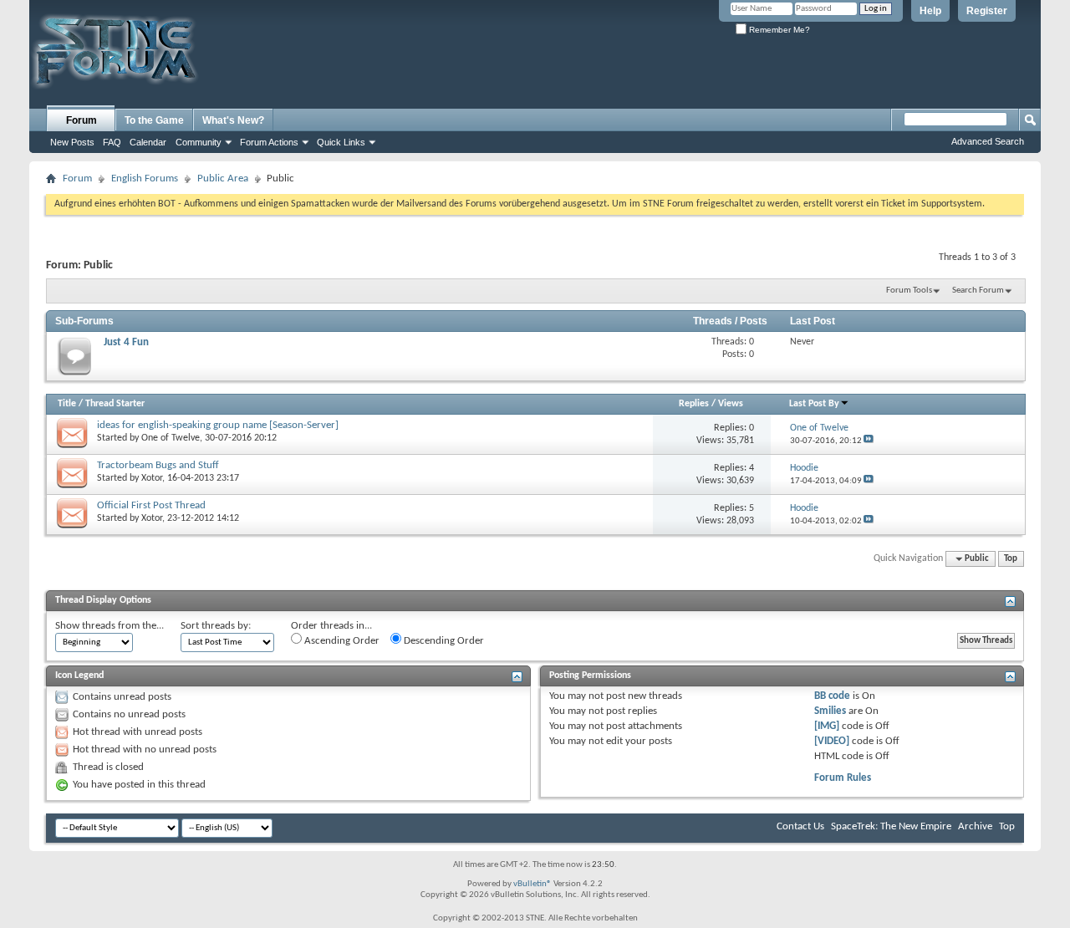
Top (1010, 558)
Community (199, 142)
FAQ (112, 142)
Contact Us (800, 826)
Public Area (222, 178)
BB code (832, 696)
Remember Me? (778, 29)
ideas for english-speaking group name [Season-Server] (218, 425)
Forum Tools (909, 290)
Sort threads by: (216, 625)
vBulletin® (532, 884)
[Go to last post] (869, 441)
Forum (81, 120)
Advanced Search (987, 141)
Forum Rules (842, 777)
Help (930, 11)
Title (67, 404)
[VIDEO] (831, 741)
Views (730, 404)
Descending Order (442, 640)
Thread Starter (115, 404)
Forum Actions (269, 142)
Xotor (151, 478)
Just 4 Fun (126, 342)
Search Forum (978, 290)
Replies (694, 404)
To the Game (154, 120)
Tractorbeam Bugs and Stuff (158, 465)
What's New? (233, 120)
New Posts (72, 142)
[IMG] (826, 726)
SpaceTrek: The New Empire (891, 826)
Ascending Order (341, 640)
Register (986, 11)
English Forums (144, 178)
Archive (975, 826)
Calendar (148, 142)
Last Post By (814, 404)
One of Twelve (170, 438)
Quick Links (341, 142)
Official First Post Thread (151, 505)
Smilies (830, 711)
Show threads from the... (109, 625)
